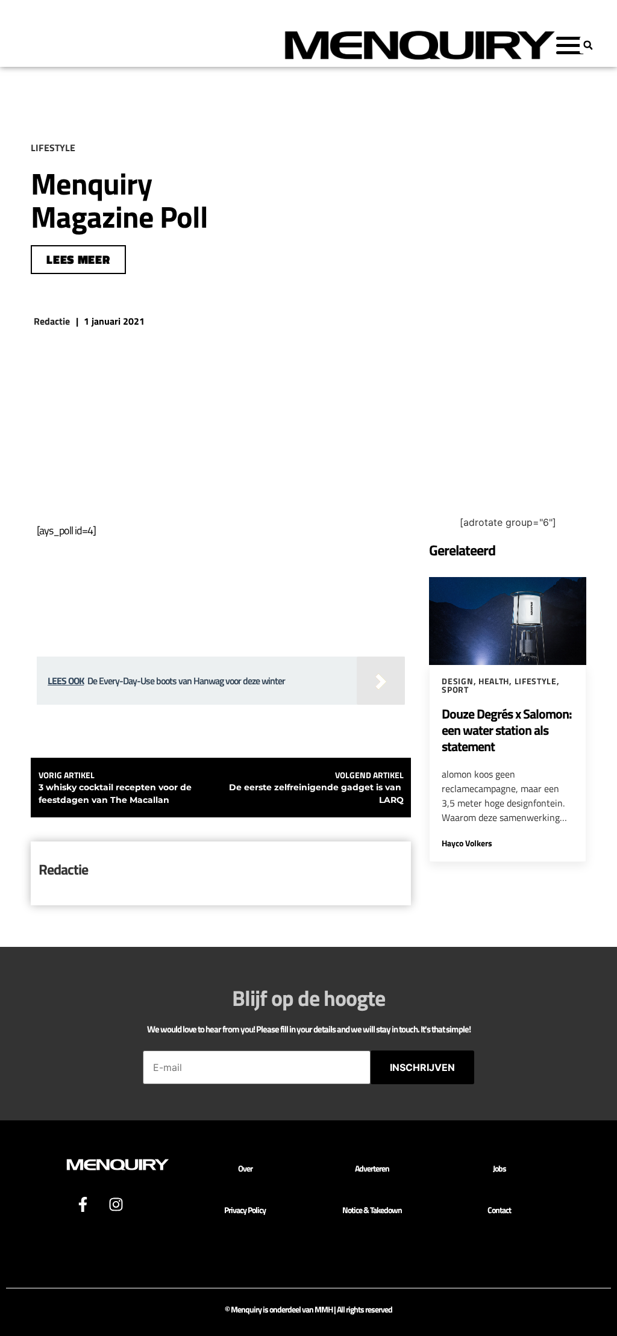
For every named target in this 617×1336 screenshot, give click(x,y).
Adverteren (372, 1168)
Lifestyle (536, 681)
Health (493, 681)
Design (457, 681)
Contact (499, 1209)
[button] (588, 45)
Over (245, 1168)
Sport (455, 689)
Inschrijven (422, 1067)
